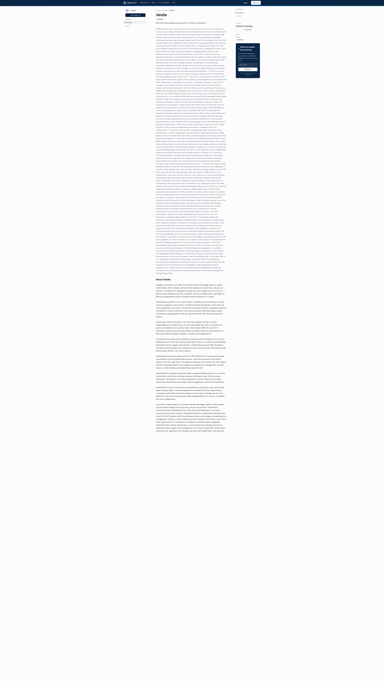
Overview (240, 13)
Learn (153, 3)
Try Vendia (134, 15)
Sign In (246, 3)
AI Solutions (144, 3)
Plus (174, 3)
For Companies (164, 3)
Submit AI (256, 3)
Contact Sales (248, 29)
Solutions (165, 10)
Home (158, 10)
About (239, 16)
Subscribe (248, 69)
